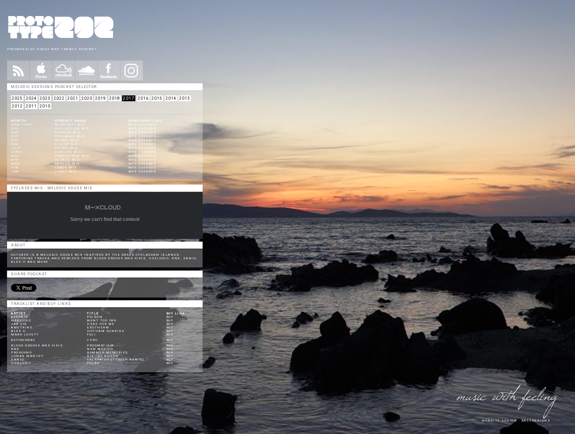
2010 (45, 106)
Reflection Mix (72, 128)
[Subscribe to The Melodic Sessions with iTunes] (41, 71)
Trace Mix (66, 167)
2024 (31, 98)
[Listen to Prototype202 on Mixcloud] (63, 71)
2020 (86, 98)
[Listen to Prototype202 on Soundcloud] (86, 71)
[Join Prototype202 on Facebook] (109, 71)
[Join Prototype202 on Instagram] (131, 71)
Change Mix (68, 132)
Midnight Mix (70, 124)
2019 (100, 98)
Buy (170, 317)
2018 (114, 98)
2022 (59, 98)
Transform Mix (72, 156)
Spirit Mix (66, 148)
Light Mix (66, 171)
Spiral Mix (67, 140)
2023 (45, 98)
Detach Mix (67, 159)
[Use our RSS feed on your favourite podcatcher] (18, 71)
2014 (170, 98)
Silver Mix (67, 144)
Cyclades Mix (70, 136)
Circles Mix (68, 152)
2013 (184, 98)
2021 (72, 98)
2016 (143, 98)
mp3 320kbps (142, 124)
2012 (17, 106)
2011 (31, 106)
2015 (156, 98)
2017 (129, 98)
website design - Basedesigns (516, 420)
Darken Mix (67, 163)
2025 (17, 98)
